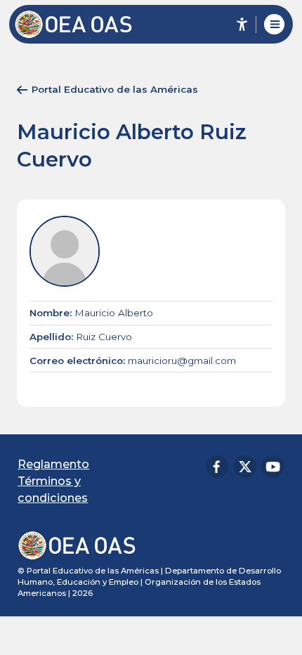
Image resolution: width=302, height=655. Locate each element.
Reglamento (53, 464)
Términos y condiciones (53, 489)
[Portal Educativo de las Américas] (80, 24)
